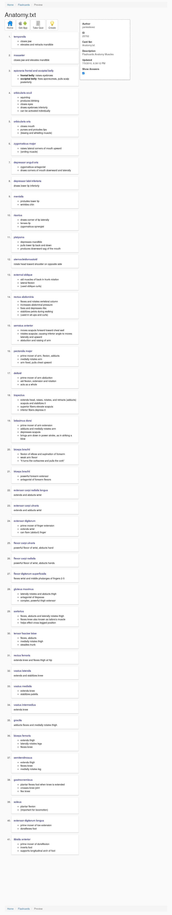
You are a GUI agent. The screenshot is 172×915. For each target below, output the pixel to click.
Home (10, 4)
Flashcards (24, 4)
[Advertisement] (107, 112)
